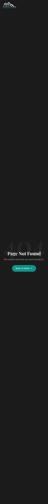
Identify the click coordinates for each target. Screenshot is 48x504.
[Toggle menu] (42, 5)
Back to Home (22, 268)
